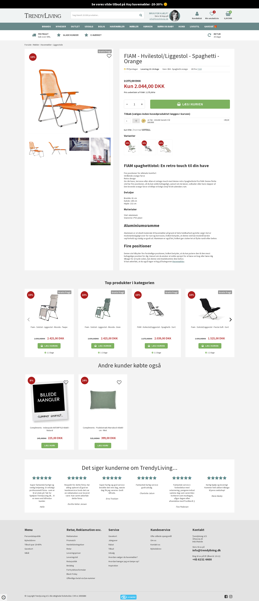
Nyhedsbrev (30, 540)
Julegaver (113, 540)
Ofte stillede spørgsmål (161, 536)
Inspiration (113, 565)
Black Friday (72, 574)
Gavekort (29, 548)
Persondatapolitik (33, 536)
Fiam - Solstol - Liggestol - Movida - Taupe (49, 327)
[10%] (131, 147)
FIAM (200, 69)
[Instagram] (230, 597)
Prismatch (71, 540)
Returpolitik (72, 561)
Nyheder (61, 26)
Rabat (111, 544)
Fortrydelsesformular (76, 569)
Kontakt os (155, 544)
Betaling (70, 565)
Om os (153, 540)
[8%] (49, 400)
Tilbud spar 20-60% (33, 544)
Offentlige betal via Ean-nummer (81, 578)
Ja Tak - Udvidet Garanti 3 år (158, 121)
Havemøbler (178, 261)
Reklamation (72, 536)
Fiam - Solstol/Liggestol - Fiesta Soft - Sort (210, 327)
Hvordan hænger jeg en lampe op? (124, 561)
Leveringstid (72, 557)
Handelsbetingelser (75, 544)
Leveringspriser (74, 553)
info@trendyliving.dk (159, 19)
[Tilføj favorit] (109, 56)
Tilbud (111, 548)
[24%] (102, 400)
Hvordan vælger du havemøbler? (123, 557)
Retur (69, 548)
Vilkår (27, 553)
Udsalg (112, 553)
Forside (28, 44)
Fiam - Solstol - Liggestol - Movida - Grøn (103, 327)
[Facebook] (225, 597)
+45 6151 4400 (202, 559)
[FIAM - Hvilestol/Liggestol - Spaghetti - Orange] (36, 152)
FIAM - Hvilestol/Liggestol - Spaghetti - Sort (156, 327)
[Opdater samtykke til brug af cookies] (3, 597)
